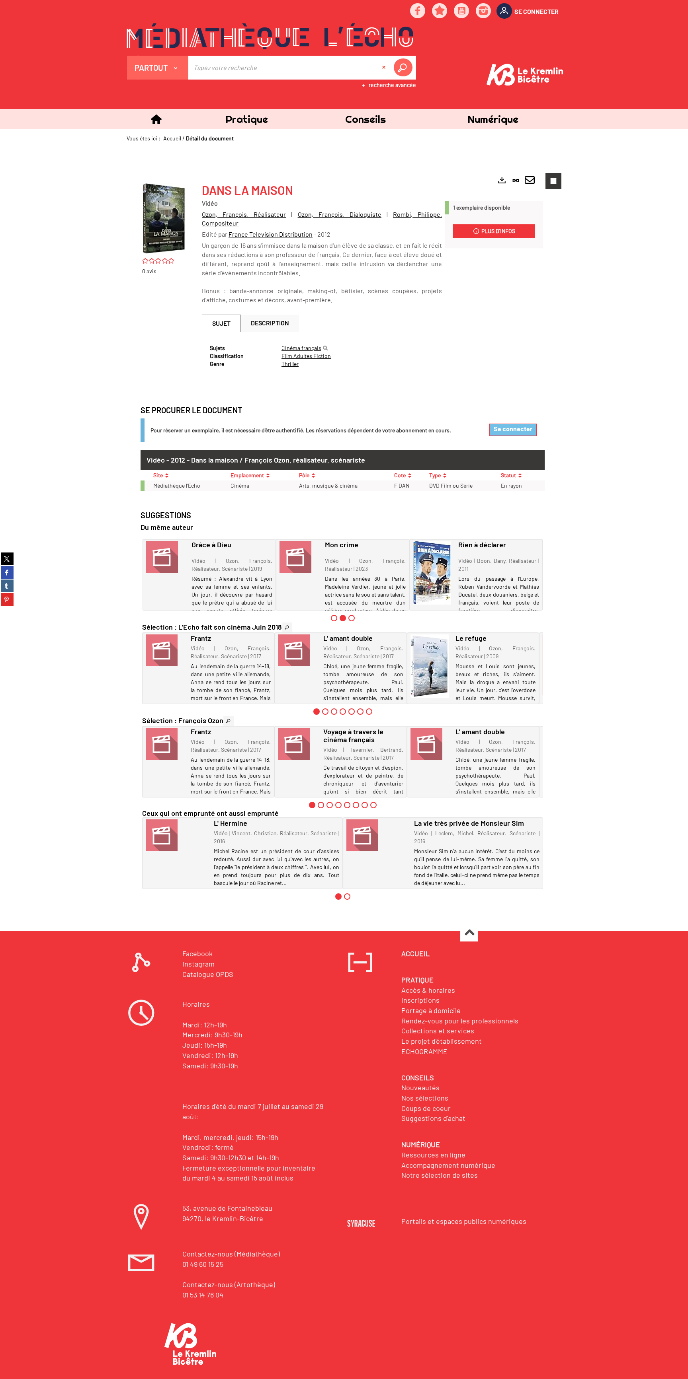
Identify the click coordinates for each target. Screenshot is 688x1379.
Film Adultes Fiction (306, 355)
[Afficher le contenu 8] (373, 805)
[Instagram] (483, 11)
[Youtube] (461, 11)
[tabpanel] (322, 356)
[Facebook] (418, 11)
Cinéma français (301, 347)
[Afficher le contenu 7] (369, 711)
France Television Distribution (271, 234)
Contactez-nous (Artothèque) (228, 1284)
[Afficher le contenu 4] (343, 711)
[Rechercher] (325, 348)
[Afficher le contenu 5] (351, 711)
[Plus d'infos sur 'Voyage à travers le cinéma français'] (297, 744)
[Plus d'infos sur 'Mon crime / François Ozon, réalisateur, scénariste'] (299, 557)
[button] (246, 119)
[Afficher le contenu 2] (325, 711)
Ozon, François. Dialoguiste (339, 214)
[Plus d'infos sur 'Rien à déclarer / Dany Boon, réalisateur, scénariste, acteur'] (432, 573)
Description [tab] (270, 323)
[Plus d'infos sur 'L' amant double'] (297, 650)
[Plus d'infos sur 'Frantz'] (165, 650)
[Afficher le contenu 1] (334, 618)
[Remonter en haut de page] (469, 932)
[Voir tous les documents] (287, 627)
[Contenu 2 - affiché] (343, 618)
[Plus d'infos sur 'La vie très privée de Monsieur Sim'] (377, 835)
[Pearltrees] (440, 11)
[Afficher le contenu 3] (351, 618)
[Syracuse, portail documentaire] (270, 36)
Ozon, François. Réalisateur (244, 214)
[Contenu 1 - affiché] (316, 711)
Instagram (198, 963)
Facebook (197, 953)
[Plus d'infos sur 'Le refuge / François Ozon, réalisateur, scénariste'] (430, 666)
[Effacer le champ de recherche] (384, 68)
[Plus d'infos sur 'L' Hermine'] (177, 835)
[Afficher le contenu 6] (360, 711)
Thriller (290, 363)
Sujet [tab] (221, 323)
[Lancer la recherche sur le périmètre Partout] (404, 68)
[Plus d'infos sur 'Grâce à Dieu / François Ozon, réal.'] (166, 557)
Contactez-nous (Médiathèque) (231, 1253)
